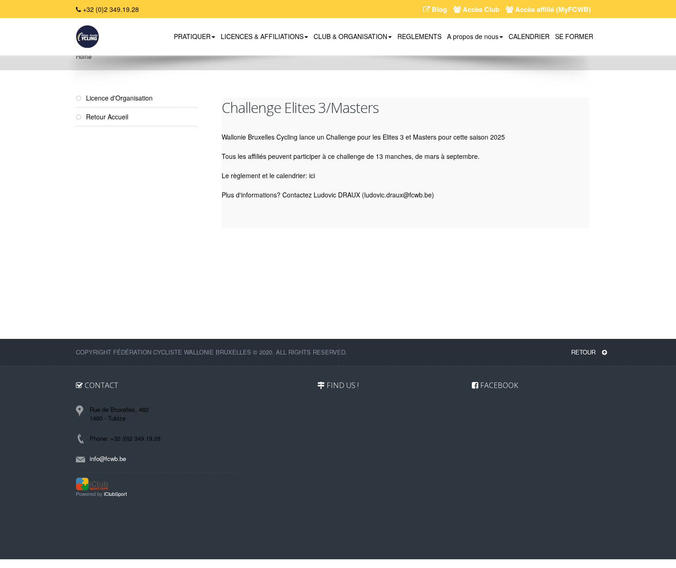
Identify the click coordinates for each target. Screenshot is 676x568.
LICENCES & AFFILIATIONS (262, 36)
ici (312, 175)
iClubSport (115, 493)
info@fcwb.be (108, 458)
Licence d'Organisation (118, 97)
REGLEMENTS (419, 36)
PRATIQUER (192, 36)
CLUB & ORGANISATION (350, 36)
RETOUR (584, 352)
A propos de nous (472, 36)
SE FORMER (574, 36)
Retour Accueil (106, 116)
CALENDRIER (529, 36)
